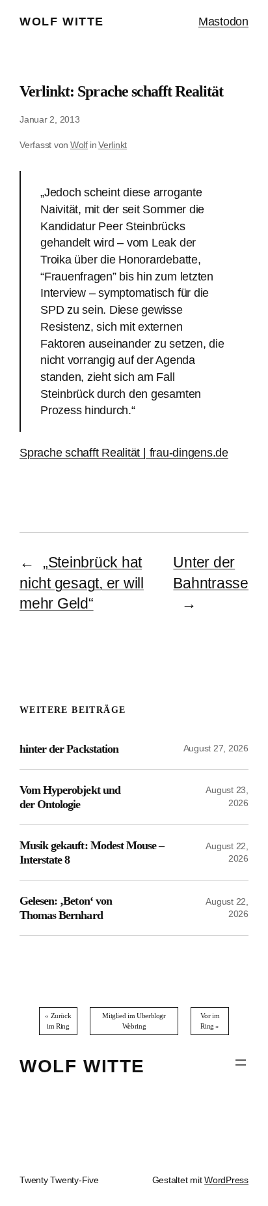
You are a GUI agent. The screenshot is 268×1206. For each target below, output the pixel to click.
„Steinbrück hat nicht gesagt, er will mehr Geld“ (82, 583)
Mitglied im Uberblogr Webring (133, 1020)
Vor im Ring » (210, 1020)
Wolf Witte (62, 21)
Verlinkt (112, 145)
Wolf (79, 145)
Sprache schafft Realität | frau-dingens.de (124, 452)
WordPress (226, 1180)
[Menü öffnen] (240, 1062)
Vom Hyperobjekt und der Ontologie (70, 797)
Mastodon (223, 21)
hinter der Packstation (69, 748)
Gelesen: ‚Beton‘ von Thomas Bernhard (66, 908)
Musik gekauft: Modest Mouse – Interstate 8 (92, 852)
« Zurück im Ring (58, 1020)
